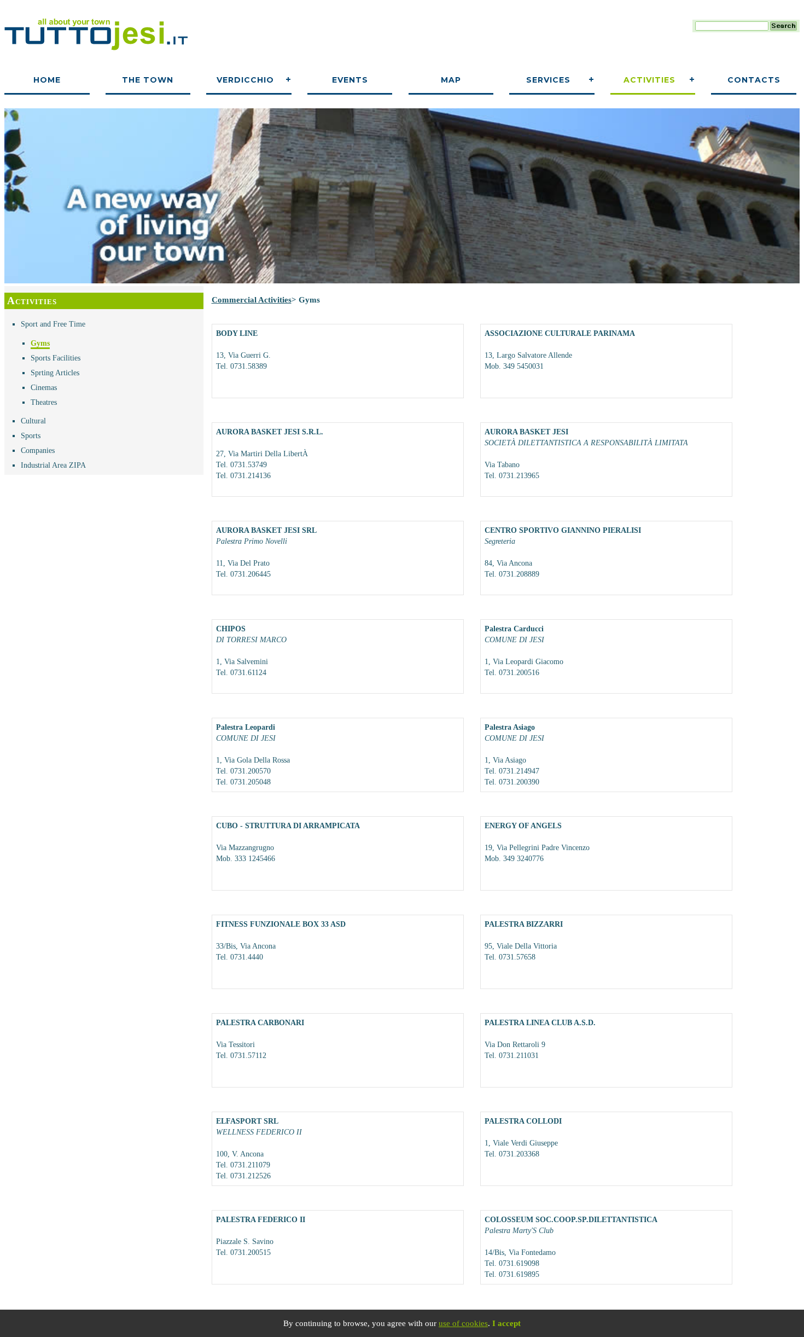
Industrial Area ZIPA (53, 465)
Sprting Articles (55, 373)
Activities (649, 80)
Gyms (40, 343)
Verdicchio (245, 80)
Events (350, 80)
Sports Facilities (55, 358)
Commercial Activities (252, 299)
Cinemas (44, 387)
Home (47, 80)
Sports (30, 436)
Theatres (44, 402)
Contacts (753, 80)
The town (147, 80)
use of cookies (463, 1323)
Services (548, 80)
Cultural (33, 421)
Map (451, 80)
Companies (38, 450)
